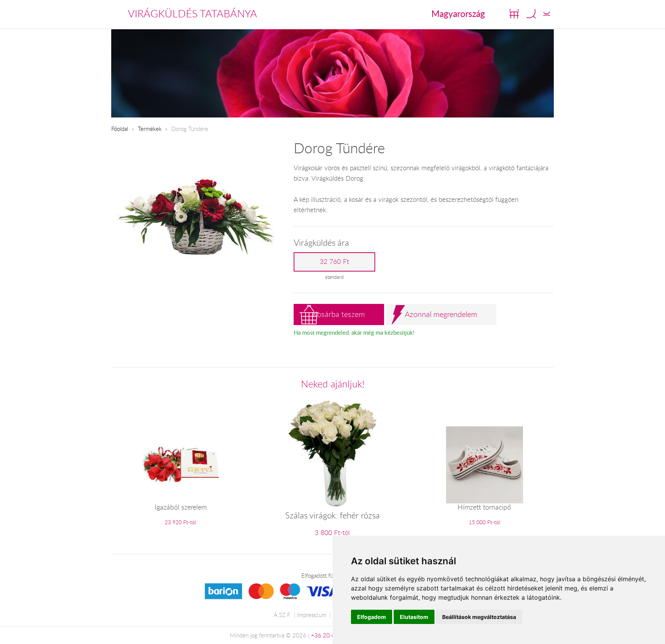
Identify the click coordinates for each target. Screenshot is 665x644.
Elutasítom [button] (414, 617)
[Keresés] (531, 13)
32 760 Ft (334, 261)
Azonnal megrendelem (441, 314)
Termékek (150, 128)
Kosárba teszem (338, 314)
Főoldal (119, 128)
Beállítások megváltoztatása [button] (479, 617)
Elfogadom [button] (371, 617)
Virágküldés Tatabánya (192, 13)
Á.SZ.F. (282, 615)
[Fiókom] (546, 13)
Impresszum (311, 615)
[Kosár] (514, 13)
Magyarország (458, 13)
